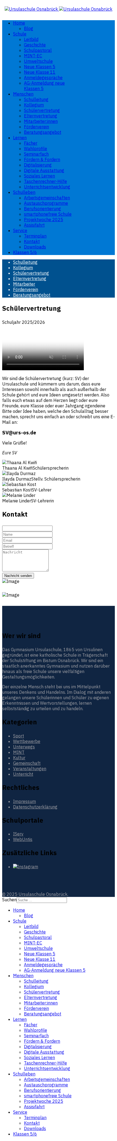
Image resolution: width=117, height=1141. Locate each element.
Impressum (24, 801)
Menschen (23, 94)
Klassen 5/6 (25, 252)
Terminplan (35, 236)
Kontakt (32, 241)
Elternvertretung (40, 115)
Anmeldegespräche (43, 77)
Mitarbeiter (24, 284)
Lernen (20, 137)
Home (19, 23)
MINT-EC (33, 55)
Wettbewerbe (26, 741)
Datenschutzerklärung (35, 807)
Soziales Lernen (39, 176)
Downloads (35, 247)
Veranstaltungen (29, 768)
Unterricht (23, 774)
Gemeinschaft (27, 763)
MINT (18, 752)
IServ (18, 834)
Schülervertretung (42, 110)
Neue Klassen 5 (39, 66)
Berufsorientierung (42, 208)
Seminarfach (36, 154)
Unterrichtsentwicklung (47, 186)
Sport (18, 736)
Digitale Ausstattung (44, 170)
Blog (28, 28)
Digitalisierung (38, 165)
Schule (19, 34)
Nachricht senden (18, 576)
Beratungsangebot (42, 132)
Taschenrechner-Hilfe (45, 181)
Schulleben (24, 192)
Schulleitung (36, 99)
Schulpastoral (38, 50)
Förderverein (36, 126)
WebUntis (22, 839)
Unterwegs (24, 746)
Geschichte (35, 45)
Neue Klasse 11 (40, 72)
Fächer (30, 143)
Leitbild (31, 39)
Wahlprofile (35, 148)
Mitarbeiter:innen (41, 121)
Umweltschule (38, 61)
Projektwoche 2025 (43, 219)
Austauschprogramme (46, 203)
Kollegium (34, 105)
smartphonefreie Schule (48, 214)
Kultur (19, 757)
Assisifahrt (34, 225)
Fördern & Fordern (42, 159)
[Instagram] (25, 866)
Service (20, 230)
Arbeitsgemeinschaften (47, 197)
